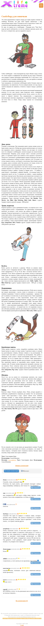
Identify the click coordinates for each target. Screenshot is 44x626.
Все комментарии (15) (22, 601)
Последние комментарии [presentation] (11, 471)
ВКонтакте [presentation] (26, 471)
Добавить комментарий (21, 465)
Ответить (36, 487)
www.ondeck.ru (12, 460)
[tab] (11, 471)
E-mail (22, 625)
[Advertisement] (23, 604)
